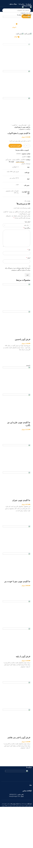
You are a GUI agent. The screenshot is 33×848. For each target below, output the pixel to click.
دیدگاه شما (26, 228)
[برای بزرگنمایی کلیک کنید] (27, 40)
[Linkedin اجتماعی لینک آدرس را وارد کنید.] (14, 1)
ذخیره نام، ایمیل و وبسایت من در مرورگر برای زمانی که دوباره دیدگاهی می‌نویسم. (17, 269)
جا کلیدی (14, 125)
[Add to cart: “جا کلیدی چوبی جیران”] (28, 518)
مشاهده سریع (28, 362)
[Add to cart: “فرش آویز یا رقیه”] (28, 674)
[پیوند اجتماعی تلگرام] (12, 1)
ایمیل (28, 258)
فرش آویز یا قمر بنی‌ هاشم (19, 737)
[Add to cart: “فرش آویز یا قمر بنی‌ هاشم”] (28, 756)
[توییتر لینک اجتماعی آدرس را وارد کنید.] (19, 1)
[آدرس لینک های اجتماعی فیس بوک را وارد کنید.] (21, 1)
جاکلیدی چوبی (16, 159)
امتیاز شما (27, 221)
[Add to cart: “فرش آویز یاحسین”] (28, 357)
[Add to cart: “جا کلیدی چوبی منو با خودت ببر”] (28, 593)
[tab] (20, 162)
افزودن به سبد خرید (15, 145)
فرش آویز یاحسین (22, 339)
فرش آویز (8, 159)
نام (29, 249)
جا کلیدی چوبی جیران (21, 500)
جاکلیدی (23, 159)
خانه (29, 125)
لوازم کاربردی (22, 125)
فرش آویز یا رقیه (23, 656)
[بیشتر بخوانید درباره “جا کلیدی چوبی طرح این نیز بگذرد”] (28, 437)
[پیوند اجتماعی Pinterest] (16, 1)
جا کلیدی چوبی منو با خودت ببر (17, 581)
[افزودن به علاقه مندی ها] (28, 353)
